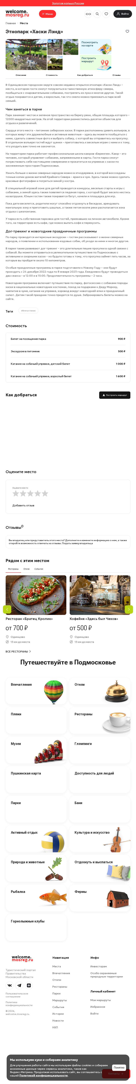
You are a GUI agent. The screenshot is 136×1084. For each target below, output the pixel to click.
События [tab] (38, 569)
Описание (21, 75)
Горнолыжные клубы (27, 921)
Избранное (97, 1006)
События (58, 1007)
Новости (58, 1020)
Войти (94, 1013)
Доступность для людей (94, 773)
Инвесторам (98, 966)
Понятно (119, 1067)
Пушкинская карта (26, 773)
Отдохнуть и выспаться (94, 862)
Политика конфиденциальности (19, 1004)
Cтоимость (52, 75)
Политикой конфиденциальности (43, 1075)
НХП (55, 1027)
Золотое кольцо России (68, 3)
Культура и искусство (92, 832)
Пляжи (16, 714)
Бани (78, 803)
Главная (11, 23)
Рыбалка (18, 892)
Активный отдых (24, 832)
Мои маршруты (100, 1000)
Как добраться (85, 75)
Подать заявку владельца (77, 543)
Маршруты (59, 1000)
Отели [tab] (27, 569)
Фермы (81, 892)
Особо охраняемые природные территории (106, 974)
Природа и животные (28, 862)
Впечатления (21, 685)
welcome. (22, 958)
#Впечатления (28, 310)
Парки (16, 803)
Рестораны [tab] (13, 569)
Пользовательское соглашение (17, 995)
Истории (58, 1013)
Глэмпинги (83, 744)
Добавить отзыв (23, 505)
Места (24, 23)
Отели (80, 685)
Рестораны (83, 714)
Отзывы (116, 75)
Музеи (16, 744)
